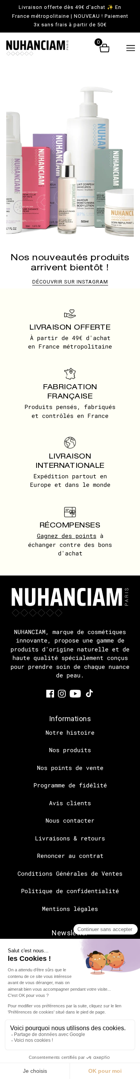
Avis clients (70, 803)
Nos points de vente (70, 767)
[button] (130, 48)
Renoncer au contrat (70, 855)
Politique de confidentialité (70, 891)
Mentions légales (70, 908)
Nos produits (70, 750)
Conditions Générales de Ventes (70, 873)
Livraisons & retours (70, 838)
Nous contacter (70, 820)
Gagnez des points (66, 536)
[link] (50, 693)
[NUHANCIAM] (44, 48)
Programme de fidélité (70, 785)
